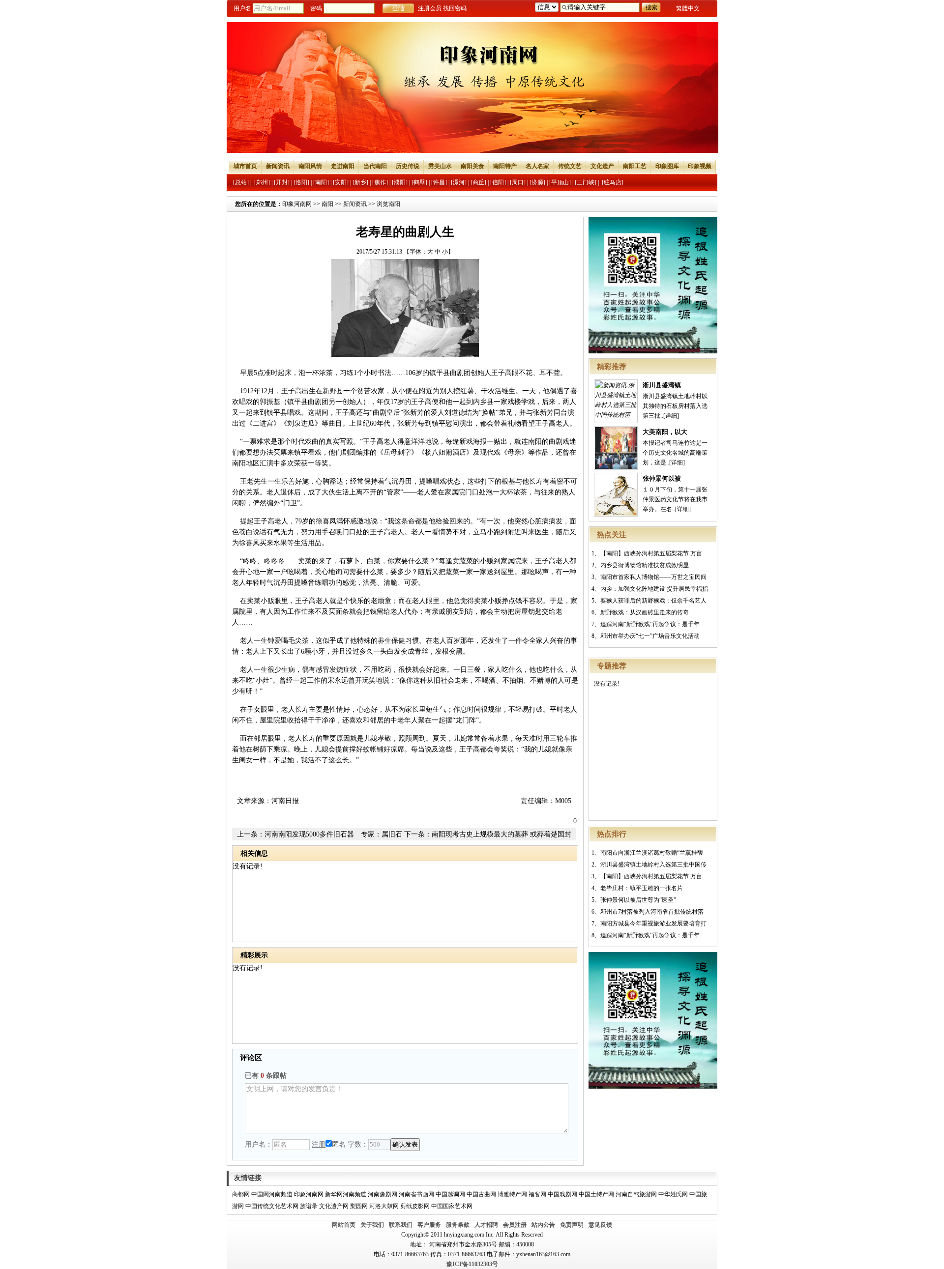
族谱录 (309, 1206)
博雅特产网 (512, 1194)
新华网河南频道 (345, 1194)
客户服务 (429, 1224)
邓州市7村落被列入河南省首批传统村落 (652, 911)
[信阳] (498, 182)
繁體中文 (688, 8)
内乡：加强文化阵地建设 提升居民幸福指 (654, 588)
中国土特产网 (596, 1194)
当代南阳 (375, 166)
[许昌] (439, 182)
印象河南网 (297, 204)
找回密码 (455, 8)
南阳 (327, 204)
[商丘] (478, 182)
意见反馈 (600, 1224)
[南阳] (321, 182)
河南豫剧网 (382, 1194)
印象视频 (699, 166)
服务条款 (458, 1224)
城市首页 (245, 166)
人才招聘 (486, 1224)
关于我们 (372, 1224)
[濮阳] (400, 182)
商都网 (241, 1194)
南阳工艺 (635, 166)
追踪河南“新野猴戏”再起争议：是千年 (650, 624)
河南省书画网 (416, 1194)
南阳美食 (472, 166)
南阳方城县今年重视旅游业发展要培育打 (653, 923)
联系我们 (401, 1224)
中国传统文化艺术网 (271, 1206)
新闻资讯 (278, 166)
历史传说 (407, 166)
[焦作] (380, 182)
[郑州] (262, 182)
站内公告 (543, 1224)
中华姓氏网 (673, 1194)
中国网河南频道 (272, 1194)
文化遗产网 (334, 1206)
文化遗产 (602, 166)
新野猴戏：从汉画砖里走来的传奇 (644, 612)
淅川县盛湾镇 (662, 385)
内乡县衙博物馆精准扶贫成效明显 (644, 565)
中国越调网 (450, 1194)
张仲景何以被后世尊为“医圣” (638, 899)
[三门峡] (585, 182)
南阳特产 (505, 166)
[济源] (537, 182)
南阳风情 (310, 166)
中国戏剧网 (562, 1194)
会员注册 (515, 1224)
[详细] (671, 415)
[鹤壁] (419, 182)
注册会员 (430, 8)
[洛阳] (301, 182)
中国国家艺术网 (451, 1206)
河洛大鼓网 (384, 1206)
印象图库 (667, 166)
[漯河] (459, 182)
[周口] (518, 182)
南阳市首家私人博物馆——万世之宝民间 (653, 577)
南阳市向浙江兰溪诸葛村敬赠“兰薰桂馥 (651, 852)
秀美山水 (440, 166)
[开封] (282, 182)
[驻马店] (612, 182)
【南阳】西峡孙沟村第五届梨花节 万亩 (651, 553)
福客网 (537, 1194)
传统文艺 (570, 166)
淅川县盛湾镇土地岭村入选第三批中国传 (653, 864)
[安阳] (341, 182)
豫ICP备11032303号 (472, 1264)
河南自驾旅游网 (636, 1194)
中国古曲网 (481, 1194)
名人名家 (537, 166)
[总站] (241, 182)
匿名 (339, 1144)
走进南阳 (342, 166)
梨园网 (359, 1206)
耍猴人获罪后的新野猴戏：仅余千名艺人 (653, 600)
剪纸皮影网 (415, 1206)
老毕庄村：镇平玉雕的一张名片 (641, 888)
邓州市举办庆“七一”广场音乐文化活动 (650, 636)
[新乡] (360, 182)
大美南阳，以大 (665, 431)
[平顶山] (560, 182)
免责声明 (572, 1224)
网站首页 (343, 1224)
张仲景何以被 (662, 478)
